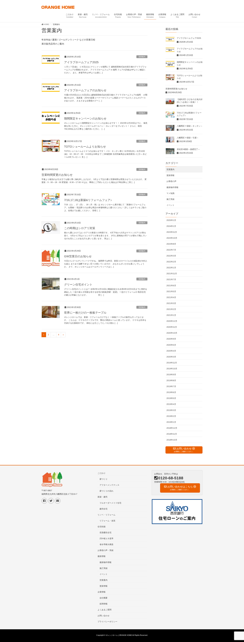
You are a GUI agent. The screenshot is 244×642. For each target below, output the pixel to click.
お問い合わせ (103, 615)
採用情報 (103, 604)
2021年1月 (171, 315)
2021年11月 (171, 273)
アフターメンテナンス (109, 485)
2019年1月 (171, 422)
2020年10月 (171, 333)
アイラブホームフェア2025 (81, 62)
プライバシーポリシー (107, 621)
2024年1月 (171, 226)
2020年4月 (171, 351)
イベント (170, 205)
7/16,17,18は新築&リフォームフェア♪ (88, 200)
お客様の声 (171, 181)
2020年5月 (171, 345)
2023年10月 (171, 238)
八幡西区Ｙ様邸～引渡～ (188, 138)
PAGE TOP (235, 620)
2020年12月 (171, 321)
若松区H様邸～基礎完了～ (188, 149)
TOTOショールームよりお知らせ (85, 146)
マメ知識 (170, 193)
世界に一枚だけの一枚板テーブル (85, 312)
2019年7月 (171, 386)
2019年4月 (171, 404)
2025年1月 (171, 220)
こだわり (101, 473)
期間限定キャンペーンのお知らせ (85, 118)
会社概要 (103, 598)
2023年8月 (171, 244)
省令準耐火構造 (106, 544)
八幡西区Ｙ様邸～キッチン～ (189, 126)
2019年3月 (171, 410)
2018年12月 (171, 428)
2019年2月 (171, 416)
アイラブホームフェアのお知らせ (85, 90)
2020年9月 (171, 339)
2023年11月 (171, 232)
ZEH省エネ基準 (106, 538)
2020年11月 (171, 327)
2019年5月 (171, 398)
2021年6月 (171, 285)
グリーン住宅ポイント (78, 284)
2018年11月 (171, 434)
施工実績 (170, 199)
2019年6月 (171, 392)
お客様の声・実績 (105, 550)
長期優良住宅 (105, 532)
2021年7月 (171, 279)
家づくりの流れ (106, 491)
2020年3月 (171, 357)
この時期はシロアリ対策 (79, 228)
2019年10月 (171, 368)
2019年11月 (171, 363)
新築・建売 (102, 497)
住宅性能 (101, 526)
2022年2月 (171, 262)
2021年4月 (171, 297)
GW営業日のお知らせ (78, 256)
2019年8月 (171, 380)
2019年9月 (171, 374)
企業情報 (101, 592)
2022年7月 (171, 250)
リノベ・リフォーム (106, 515)
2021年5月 (171, 291)
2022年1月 (171, 267)
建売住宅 (103, 509)
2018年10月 (171, 440)
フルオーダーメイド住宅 (110, 503)
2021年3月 (171, 303)
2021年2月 (171, 309)
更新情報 (170, 175)
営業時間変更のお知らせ (57, 174)
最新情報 (101, 556)
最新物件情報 (172, 187)
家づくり (103, 479)
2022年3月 (171, 256)
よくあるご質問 (104, 610)
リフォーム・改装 (107, 521)
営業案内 (142, 57)
